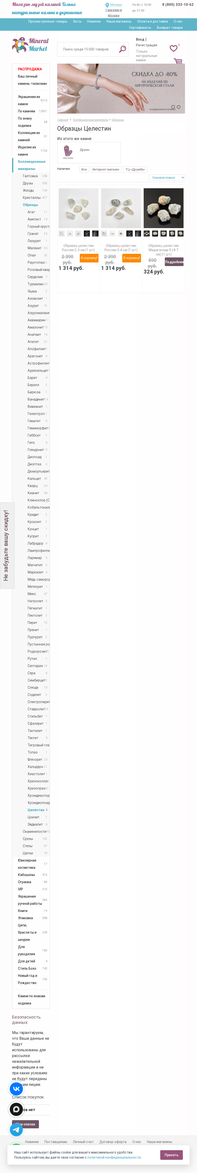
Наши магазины (118, 21)
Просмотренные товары (47, 21)
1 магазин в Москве (113, 12)
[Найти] (122, 49)
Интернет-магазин (105, 169)
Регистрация (146, 45)
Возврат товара (170, 28)
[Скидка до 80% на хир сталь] (121, 89)
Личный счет (83, 1142)
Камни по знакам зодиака (31, 999)
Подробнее (174, 262)
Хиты (77, 21)
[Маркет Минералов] (31, 44)
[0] (174, 48)
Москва (116, 4)
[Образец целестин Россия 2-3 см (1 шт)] (78, 208)
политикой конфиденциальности (114, 1157)
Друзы (85, 150)
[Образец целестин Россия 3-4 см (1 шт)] (121, 208)
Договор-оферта (113, 1142)
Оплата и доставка (152, 21)
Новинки (94, 21)
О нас (178, 21)
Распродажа (30, 69)
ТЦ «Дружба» (135, 169)
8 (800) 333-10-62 (178, 4)
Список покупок (28, 1097)
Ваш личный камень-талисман (32, 79)
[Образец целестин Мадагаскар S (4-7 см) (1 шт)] (164, 208)
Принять (172, 1155)
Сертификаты (140, 28)
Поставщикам (55, 1142)
